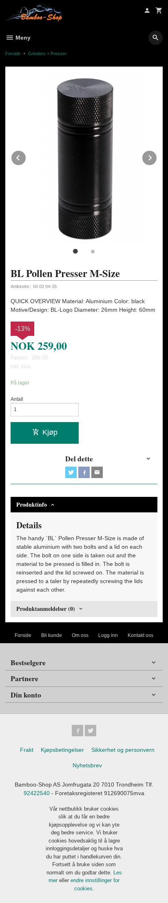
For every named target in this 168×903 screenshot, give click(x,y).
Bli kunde (51, 635)
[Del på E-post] (97, 472)
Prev (26, 156)
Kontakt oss (140, 635)
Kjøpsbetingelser (62, 750)
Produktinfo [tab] (31, 504)
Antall (17, 399)
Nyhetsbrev (87, 765)
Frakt (26, 750)
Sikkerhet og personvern (123, 750)
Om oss (80, 635)
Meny (22, 37)
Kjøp (49, 432)
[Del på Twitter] (71, 472)
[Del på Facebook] (84, 472)
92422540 (37, 793)
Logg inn (108, 635)
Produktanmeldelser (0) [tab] (45, 608)
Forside (12, 53)
